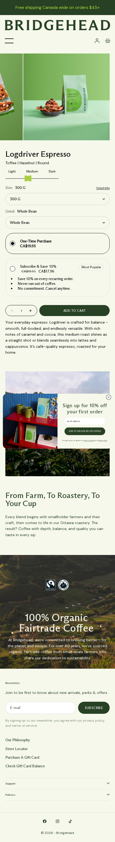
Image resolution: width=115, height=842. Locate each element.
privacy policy (102, 441)
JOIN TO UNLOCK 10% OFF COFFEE (85, 431)
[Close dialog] (108, 397)
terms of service (89, 441)
